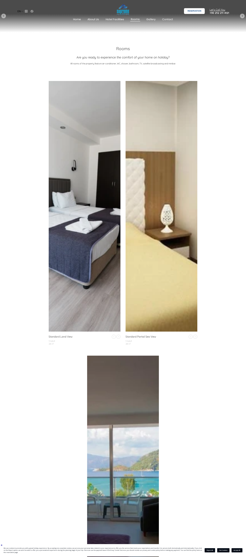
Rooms (135, 19)
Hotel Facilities (115, 19)
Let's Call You (217, 9)
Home (77, 19)
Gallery (151, 19)
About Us (93, 19)
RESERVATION (194, 11)
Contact (167, 19)
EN (19, 11)
